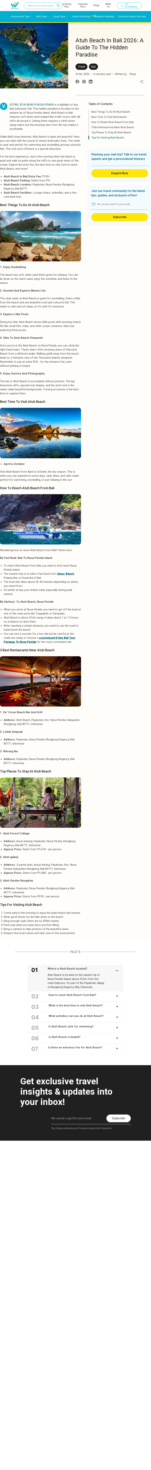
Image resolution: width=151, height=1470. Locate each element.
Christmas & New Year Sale (132, 16)
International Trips (20, 16)
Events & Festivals (81, 16)
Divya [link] (133, 74)
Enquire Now (119, 173)
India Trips (41, 16)
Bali (93, 66)
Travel (81, 66)
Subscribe (120, 217)
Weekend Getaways (104, 16)
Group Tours (59, 16)
